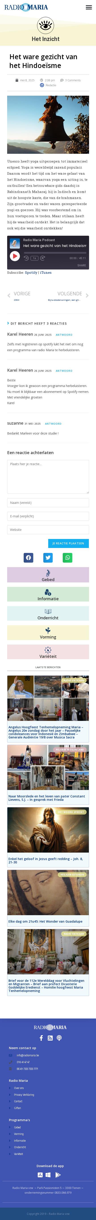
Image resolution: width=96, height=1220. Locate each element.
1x (34, 258)
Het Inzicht (45, 39)
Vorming (48, 637)
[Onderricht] (48, 611)
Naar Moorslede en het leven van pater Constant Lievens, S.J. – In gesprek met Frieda (46, 798)
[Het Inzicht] (45, 25)
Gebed (48, 579)
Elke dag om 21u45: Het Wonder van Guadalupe (45, 921)
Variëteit (48, 656)
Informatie (48, 598)
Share (81, 265)
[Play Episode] (15, 256)
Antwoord (64, 334)
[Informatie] (48, 592)
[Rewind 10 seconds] (26, 258)
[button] (89, 7)
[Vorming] (48, 630)
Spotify (31, 272)
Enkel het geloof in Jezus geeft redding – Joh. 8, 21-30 (45, 860)
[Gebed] (48, 573)
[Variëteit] (48, 650)
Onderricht (48, 617)
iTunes (46, 272)
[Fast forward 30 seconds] (42, 258)
